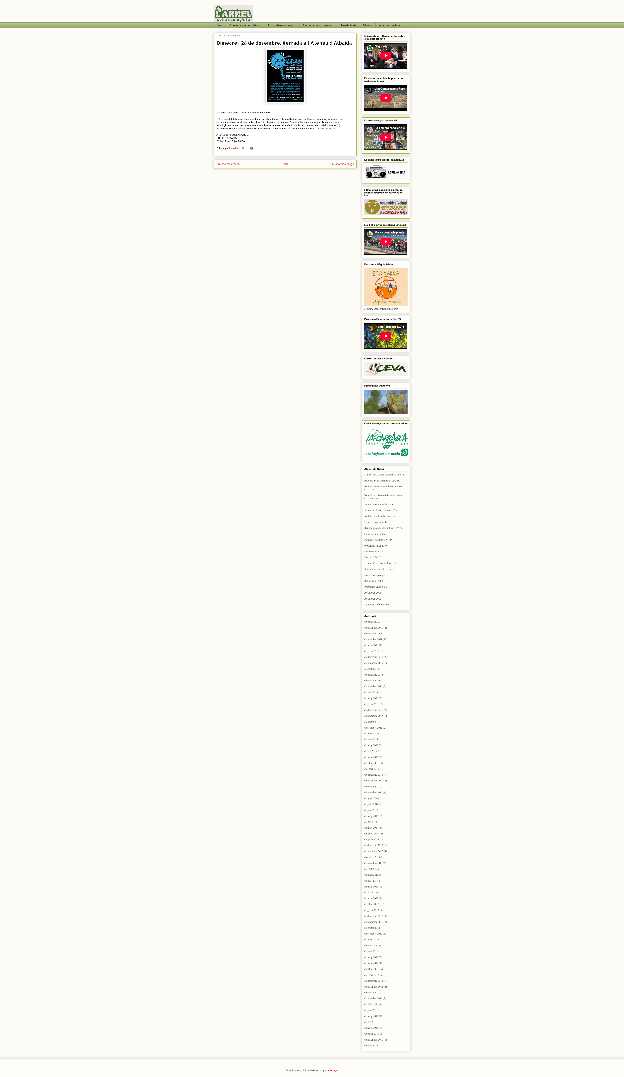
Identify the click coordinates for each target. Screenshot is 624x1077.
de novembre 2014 (373, 780)
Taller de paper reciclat (376, 522)
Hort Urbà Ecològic (374, 575)
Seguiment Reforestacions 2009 (380, 510)
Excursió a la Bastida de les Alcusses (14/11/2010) (383, 497)
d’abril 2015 (370, 751)
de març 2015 (371, 757)
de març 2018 (371, 645)
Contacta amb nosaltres (244, 25)
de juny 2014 (371, 810)
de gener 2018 (371, 651)
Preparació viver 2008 (375, 586)
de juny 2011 (371, 1010)
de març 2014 (371, 827)
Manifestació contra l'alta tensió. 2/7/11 (384, 474)
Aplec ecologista (389, 25)
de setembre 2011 (373, 998)
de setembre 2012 (373, 933)
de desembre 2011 (373, 980)
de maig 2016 (371, 698)
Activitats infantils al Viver (378, 539)
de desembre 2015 (373, 709)
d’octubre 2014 (372, 786)
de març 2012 (371, 963)
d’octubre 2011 (372, 992)
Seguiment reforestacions (377, 604)
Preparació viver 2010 (375, 545)
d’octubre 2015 (372, 721)
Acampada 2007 (372, 598)
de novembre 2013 (373, 851)
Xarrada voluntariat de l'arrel (378, 504)
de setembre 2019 (373, 639)
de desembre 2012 (373, 916)
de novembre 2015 (373, 715)
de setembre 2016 (373, 686)
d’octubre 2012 (372, 927)
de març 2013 (371, 898)
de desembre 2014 (373, 774)
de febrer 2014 (371, 833)
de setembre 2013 (373, 863)
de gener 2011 (371, 1033)
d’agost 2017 (371, 668)
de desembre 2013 (373, 845)
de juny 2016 (371, 692)
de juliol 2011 (371, 1004)
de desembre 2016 (373, 674)
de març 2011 (371, 1027)
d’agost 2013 (371, 868)
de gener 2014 (371, 839)
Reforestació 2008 (373, 581)
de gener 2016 (371, 704)
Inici (219, 25)
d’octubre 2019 (372, 633)
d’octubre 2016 (372, 680)
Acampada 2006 (372, 592)
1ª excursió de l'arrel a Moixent (380, 563)
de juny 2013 (371, 880)
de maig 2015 (371, 745)
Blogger (334, 1070)
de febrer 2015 (371, 763)
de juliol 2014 (371, 804)
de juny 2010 (371, 1045)
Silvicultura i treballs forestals (379, 569)
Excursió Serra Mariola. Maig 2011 (382, 480)
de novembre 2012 (373, 921)
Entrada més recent (228, 164)
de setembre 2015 (373, 727)
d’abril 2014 (370, 821)
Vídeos (368, 25)
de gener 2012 (371, 974)
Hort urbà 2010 (372, 557)
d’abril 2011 (370, 1021)
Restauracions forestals (318, 25)
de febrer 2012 (371, 968)
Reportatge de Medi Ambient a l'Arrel (383, 527)
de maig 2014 (371, 816)
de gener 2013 (371, 910)
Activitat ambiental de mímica (379, 516)
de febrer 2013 (371, 904)
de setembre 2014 (373, 792)
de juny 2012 (371, 951)
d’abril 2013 (370, 892)
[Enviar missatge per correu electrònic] (251, 148)
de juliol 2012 (371, 945)
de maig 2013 (371, 886)
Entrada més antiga (342, 164)
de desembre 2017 (373, 656)
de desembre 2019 (373, 621)
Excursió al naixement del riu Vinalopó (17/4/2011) (384, 488)
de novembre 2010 (373, 1039)
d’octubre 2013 (372, 857)
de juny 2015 (371, 739)
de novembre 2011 (373, 986)
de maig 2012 (371, 957)
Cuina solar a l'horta (374, 533)
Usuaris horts (348, 25)
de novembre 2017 (373, 662)
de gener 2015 (371, 768)
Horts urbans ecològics (281, 25)
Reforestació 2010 (373, 551)
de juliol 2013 (371, 874)
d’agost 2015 (371, 733)
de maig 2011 (371, 1016)
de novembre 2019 (373, 627)
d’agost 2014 (371, 798)
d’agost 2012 (371, 939)
